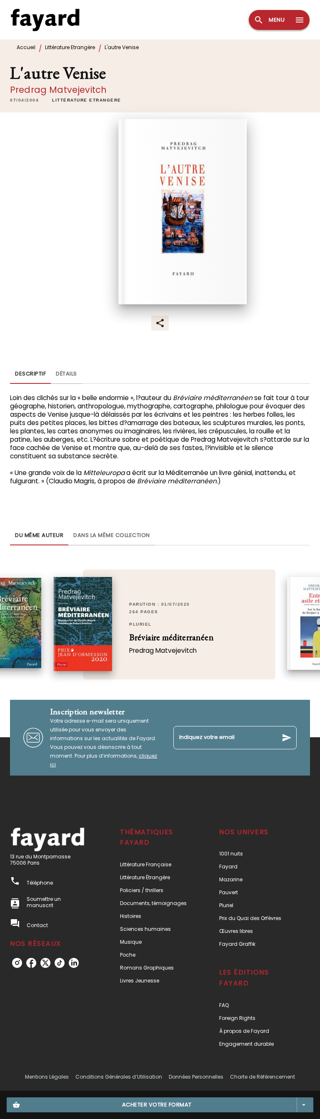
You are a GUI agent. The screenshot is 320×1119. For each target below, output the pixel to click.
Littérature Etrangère (70, 47)
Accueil (26, 47)
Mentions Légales (47, 1076)
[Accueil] (45, 20)
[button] (87, 100)
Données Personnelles (196, 1076)
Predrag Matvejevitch (58, 90)
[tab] (30, 374)
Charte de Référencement (262, 1076)
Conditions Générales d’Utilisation (118, 1076)
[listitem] (17, 963)
